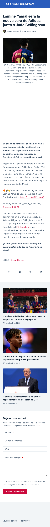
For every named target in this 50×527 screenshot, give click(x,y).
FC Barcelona (22, 227)
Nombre (9, 432)
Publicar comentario (15, 491)
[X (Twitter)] (19, 272)
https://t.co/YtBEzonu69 (32, 197)
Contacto (25, 521)
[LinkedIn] (41, 272)
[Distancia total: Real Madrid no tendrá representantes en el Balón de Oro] (25, 380)
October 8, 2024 (11, 207)
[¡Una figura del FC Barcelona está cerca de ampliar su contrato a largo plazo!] (25, 300)
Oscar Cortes (17, 260)
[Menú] (46, 4)
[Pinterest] (30, 272)
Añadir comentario (14, 458)
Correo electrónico (14, 440)
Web (7, 449)
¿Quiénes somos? (10, 521)
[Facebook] (8, 272)
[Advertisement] (25, 114)
